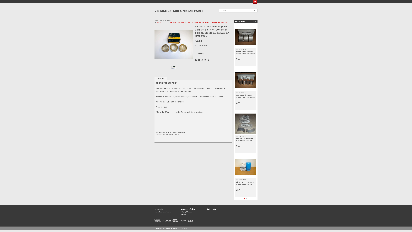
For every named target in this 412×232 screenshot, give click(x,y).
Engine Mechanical (165, 20)
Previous (156, 44)
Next (191, 44)
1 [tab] (244, 198)
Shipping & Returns (186, 212)
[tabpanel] (245, 45)
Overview (161, 78)
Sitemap (183, 214)
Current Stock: (200, 53)
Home (156, 20)
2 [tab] (246, 198)
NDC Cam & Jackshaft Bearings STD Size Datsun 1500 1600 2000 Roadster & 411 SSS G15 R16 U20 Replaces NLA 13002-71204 (192, 22)
